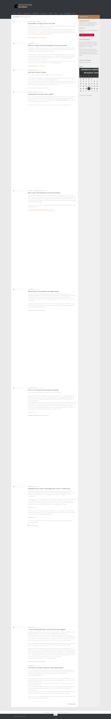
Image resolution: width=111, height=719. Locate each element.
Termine (51, 13)
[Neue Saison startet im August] (19, 73)
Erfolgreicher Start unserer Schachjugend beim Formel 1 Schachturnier (49, 488)
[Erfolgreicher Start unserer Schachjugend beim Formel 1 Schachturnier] (19, 534)
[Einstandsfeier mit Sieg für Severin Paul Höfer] (19, 27)
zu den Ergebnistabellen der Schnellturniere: (37, 37)
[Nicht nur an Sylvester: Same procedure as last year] (19, 435)
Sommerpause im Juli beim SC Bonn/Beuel (40, 94)
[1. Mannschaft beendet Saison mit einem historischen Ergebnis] (19, 630)
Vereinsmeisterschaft (38, 190)
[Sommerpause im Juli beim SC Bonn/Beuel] (19, 139)
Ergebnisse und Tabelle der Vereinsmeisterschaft (38, 415)
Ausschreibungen (67, 13)
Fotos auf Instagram (34, 525)
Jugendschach (36, 13)
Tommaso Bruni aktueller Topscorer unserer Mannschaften (45, 668)
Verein (56, 13)
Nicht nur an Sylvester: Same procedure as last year (43, 390)
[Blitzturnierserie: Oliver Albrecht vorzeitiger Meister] (19, 337)
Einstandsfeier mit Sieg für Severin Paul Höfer (41, 23)
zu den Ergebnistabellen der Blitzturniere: (36, 66)
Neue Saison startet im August (37, 72)
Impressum (46, 712)
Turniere (19, 13)
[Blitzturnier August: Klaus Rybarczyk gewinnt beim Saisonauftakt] (19, 49)
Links (74, 13)
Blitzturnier (31, 43)
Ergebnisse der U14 (32, 517)
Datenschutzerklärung (62, 712)
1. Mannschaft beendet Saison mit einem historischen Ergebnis (47, 629)
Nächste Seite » (72, 704)
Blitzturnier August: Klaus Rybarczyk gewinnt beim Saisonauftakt (47, 45)
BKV (61, 13)
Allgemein (30, 70)
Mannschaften (27, 13)
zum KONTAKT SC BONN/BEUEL (85, 95)
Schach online (43, 13)
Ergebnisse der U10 (32, 507)
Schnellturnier (31, 21)
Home (14, 13)
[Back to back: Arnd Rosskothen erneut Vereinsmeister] (19, 238)
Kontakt (53, 712)
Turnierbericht (31, 486)
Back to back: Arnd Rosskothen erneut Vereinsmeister (44, 193)
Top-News (38, 21)
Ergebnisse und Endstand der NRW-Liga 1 (37, 661)
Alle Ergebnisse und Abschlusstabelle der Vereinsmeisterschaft (41, 210)
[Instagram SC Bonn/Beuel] (85, 62)
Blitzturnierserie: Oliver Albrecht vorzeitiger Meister (43, 291)
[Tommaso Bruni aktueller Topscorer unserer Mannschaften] (19, 671)
